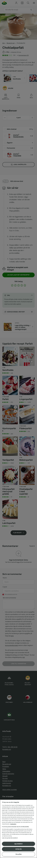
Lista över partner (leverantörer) (10, 838)
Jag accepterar (18, 843)
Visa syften (18, 854)
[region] (18, 829)
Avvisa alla (18, 849)
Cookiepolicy (13, 824)
